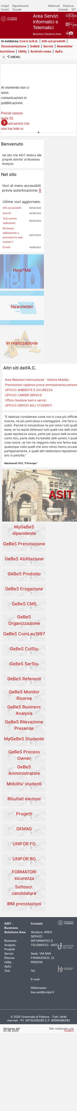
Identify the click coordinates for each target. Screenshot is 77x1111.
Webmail (54, 5)
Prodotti (9, 949)
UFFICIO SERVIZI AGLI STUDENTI (28, 405)
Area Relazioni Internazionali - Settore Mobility (37, 379)
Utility (22, 51)
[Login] (67, 33)
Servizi (48, 46)
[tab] (38, 132)
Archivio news (40, 51)
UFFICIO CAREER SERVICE (23, 395)
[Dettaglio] (4, 122)
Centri (5, 9)
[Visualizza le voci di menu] (3, 57)
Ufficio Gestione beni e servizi (25, 400)
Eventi (6, 247)
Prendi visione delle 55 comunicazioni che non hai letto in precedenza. (15, 123)
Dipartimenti (20, 5)
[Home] (67, 15)
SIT (73, 9)
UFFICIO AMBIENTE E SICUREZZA (28, 390)
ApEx (59, 51)
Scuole (17, 9)
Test (7, 970)
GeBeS (35, 46)
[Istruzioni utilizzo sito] (71, 15)
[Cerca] (71, 24)
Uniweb (63, 9)
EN (75, 16)
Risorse (9, 958)
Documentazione (13, 46)
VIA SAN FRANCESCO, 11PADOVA (42, 958)
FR (75, 25)
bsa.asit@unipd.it (42, 992)
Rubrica (68, 5)
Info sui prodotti (53, 41)
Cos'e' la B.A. (28, 41)
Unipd (5, 5)
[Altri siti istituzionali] (67, 24)
